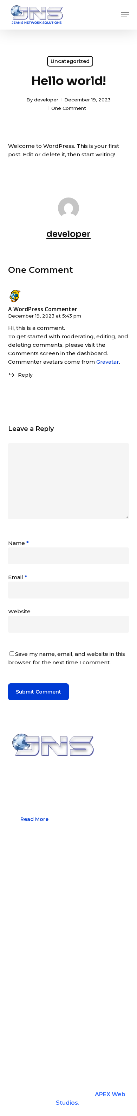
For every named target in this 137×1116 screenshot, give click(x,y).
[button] (125, 14)
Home (16, 876)
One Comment (68, 108)
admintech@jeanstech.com (64, 1045)
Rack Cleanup (27, 931)
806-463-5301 (45, 1028)
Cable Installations (33, 904)
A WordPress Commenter (42, 309)
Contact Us (23, 945)
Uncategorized (70, 61)
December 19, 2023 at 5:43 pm (44, 316)
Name (18, 543)
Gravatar (107, 361)
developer (46, 99)
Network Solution (32, 917)
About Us (21, 890)
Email (17, 577)
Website (19, 611)
